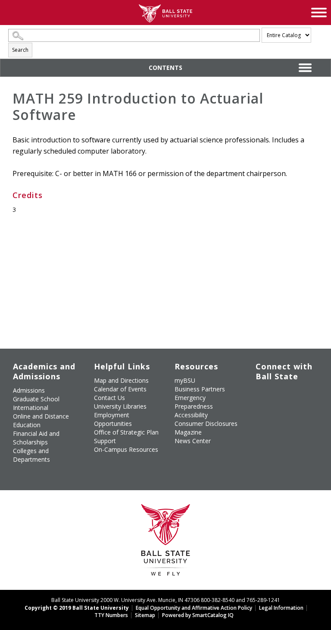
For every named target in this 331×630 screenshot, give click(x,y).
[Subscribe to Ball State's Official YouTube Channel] (301, 394)
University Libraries (120, 406)
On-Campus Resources (126, 449)
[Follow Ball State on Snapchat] (281, 430)
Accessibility (191, 415)
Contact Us (109, 398)
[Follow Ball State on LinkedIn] (262, 430)
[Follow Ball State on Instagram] (262, 409)
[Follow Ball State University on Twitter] (281, 394)
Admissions (29, 390)
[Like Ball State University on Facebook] (262, 394)
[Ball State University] (165, 542)
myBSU (185, 380)
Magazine (188, 432)
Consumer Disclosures (206, 423)
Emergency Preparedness (194, 402)
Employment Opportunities (113, 419)
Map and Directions (121, 380)
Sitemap (145, 615)
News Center (193, 441)
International (30, 407)
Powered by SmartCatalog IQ (198, 615)
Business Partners (200, 389)
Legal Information (281, 607)
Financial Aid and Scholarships (36, 437)
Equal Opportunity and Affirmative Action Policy (194, 607)
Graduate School (36, 399)
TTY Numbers (111, 615)
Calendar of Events (120, 389)
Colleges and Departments (31, 455)
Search (20, 50)
